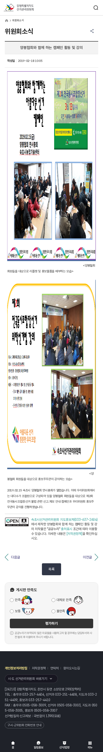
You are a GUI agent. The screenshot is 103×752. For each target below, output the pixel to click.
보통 (17, 611)
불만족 (61, 611)
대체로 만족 (64, 600)
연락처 (54, 668)
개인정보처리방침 (16, 668)
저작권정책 (39, 668)
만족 (17, 600)
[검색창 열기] (96, 7)
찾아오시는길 (71, 668)
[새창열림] (17, 529)
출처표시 (66, 529)
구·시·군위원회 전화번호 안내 (24, 725)
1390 (49, 716)
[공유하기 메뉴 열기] (92, 31)
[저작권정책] (74, 534)
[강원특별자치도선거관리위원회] (28, 8)
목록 (51, 569)
